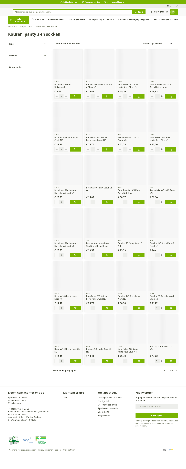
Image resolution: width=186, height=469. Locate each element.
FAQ (65, 397)
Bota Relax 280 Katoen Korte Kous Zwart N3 (96, 297)
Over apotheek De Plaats (110, 397)
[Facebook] (176, 440)
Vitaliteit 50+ (24, 63)
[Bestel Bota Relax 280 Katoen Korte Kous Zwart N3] (107, 308)
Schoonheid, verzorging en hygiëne (24, 36)
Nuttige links (104, 401)
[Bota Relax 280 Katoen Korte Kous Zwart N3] (99, 276)
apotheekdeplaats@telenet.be (34, 411)
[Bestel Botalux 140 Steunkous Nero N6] (138, 308)
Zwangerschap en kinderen (24, 55)
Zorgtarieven (104, 415)
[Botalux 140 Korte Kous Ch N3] (99, 329)
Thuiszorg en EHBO (24, 77)
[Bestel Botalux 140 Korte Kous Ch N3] (107, 361)
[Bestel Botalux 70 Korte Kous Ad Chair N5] (170, 308)
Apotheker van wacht (108, 408)
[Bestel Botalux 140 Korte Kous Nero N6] (75, 308)
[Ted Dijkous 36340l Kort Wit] (163, 329)
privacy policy (141, 426)
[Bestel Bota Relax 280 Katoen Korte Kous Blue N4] (138, 361)
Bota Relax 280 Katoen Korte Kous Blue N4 (128, 350)
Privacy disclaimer (45, 450)
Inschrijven (156, 415)
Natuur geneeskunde (24, 70)
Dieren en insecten (24, 84)
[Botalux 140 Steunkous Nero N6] (131, 276)
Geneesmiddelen (24, 91)
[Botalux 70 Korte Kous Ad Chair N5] (163, 276)
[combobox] (72, 11)
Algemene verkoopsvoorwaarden (22, 450)
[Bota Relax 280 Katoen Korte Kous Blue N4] (131, 329)
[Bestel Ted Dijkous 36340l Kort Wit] (170, 361)
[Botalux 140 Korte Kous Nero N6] (67, 276)
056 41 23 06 (23, 408)
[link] (154, 370)
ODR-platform (69, 450)
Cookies (58, 450)
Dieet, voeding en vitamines (24, 46)
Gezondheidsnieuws (107, 404)
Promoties (15, 26)
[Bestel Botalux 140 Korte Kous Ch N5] (75, 361)
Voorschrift (103, 411)
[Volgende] (176, 370)
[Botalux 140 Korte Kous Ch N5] (67, 329)
